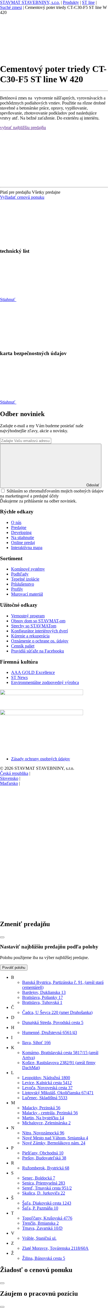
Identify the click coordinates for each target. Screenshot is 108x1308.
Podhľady (20, 574)
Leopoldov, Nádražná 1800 (46, 1077)
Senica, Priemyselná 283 (43, 1183)
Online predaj (23, 542)
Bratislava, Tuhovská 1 (42, 1002)
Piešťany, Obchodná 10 (42, 1153)
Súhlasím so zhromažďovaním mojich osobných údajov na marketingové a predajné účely (52, 493)
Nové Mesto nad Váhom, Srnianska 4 (55, 1137)
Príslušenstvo (22, 584)
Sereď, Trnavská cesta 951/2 (47, 1188)
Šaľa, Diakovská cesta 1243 (46, 1203)
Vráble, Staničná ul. (39, 1238)
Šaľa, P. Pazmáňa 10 (40, 1208)
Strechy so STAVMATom (33, 625)
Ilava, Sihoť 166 (36, 1042)
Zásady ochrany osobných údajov (40, 758)
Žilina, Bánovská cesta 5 (43, 1258)
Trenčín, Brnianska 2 (40, 1223)
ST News (19, 677)
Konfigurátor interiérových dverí (39, 630)
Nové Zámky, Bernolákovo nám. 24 (53, 1142)
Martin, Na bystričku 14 (43, 1117)
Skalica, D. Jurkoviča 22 (43, 1193)
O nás (16, 522)
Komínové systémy (28, 569)
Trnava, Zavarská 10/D (42, 1228)
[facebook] (41, 826)
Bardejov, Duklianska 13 (44, 992)
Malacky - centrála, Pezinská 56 (50, 1112)
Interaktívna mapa (26, 547)
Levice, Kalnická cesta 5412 (47, 1082)
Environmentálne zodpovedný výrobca (45, 682)
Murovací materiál (27, 594)
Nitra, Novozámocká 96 (43, 1132)
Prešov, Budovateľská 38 (44, 1158)
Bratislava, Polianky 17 (42, 997)
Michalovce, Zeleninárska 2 (46, 1122)
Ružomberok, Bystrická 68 (45, 1168)
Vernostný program (28, 615)
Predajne (18, 527)
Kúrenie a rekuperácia (30, 636)
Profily (17, 589)
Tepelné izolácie (25, 579)
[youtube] (41, 912)
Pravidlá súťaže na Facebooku (37, 651)
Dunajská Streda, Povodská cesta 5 (52, 1022)
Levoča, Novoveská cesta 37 (47, 1087)
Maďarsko (9, 783)
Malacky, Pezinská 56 (41, 1107)
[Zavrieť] (2, 937)
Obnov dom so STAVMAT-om (38, 620)
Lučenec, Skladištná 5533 (44, 1097)
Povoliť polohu (13, 967)
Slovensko (9, 778)
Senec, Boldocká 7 (38, 1178)
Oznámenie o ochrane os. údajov (39, 641)
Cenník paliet (22, 646)
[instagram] (41, 869)
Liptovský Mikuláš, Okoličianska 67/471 (58, 1092)
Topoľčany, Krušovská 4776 (47, 1218)
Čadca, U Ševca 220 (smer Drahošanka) (57, 1012)
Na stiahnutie (22, 537)
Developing (21, 532)
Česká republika (14, 773)
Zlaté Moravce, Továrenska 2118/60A (55, 1248)
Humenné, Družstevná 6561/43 (49, 1032)
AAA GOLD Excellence (33, 672)
